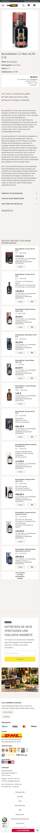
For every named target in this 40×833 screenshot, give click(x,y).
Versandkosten (33, 79)
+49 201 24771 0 (14, 779)
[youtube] (12, 763)
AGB (20, 810)
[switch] (4, 826)
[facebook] (3, 763)
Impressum (20, 823)
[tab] (20, 193)
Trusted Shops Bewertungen (13, 198)
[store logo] (10, 5)
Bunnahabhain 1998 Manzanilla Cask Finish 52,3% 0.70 (25, 550)
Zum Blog (6, 717)
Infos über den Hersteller (12, 204)
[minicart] (34, 5)
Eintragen (20, 659)
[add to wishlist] (29, 5)
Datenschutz (20, 814)
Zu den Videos (7, 712)
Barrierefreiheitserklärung (20, 819)
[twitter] (9, 763)
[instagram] (6, 763)
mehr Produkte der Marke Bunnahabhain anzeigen (20, 575)
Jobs (20, 801)
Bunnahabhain (12, 62)
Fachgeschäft (20, 792)
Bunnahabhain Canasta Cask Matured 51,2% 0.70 (25, 513)
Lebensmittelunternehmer (12, 193)
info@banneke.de (13, 781)
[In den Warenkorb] (32, 301)
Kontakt (20, 796)
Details (20, 267)
